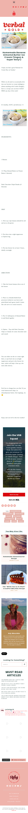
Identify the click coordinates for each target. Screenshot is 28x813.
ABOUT (4, 653)
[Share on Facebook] (2, 505)
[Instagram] (18, 7)
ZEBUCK (14, 810)
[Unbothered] (20, 751)
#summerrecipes (15, 511)
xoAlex (21, 521)
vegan (14, 521)
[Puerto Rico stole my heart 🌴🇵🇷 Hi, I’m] (20, 737)
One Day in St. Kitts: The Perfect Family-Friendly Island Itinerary (13, 684)
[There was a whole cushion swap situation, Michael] (7, 723)
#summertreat (8, 513)
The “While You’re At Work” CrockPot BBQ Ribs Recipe (14, 588)
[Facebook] (13, 7)
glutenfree (17, 516)
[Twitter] (21, 7)
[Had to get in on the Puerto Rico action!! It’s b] (7, 737)
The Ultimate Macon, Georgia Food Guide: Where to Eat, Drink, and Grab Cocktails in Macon (13, 697)
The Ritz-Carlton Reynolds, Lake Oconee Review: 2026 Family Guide (13, 688)
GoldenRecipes (9, 518)
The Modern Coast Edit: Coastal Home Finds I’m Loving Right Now (12, 680)
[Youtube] (23, 7)
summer (7, 521)
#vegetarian (19, 513)
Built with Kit (14, 499)
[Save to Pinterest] (8, 505)
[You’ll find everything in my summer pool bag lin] (20, 723)
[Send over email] (14, 505)
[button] (14, 2)
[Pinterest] (16, 7)
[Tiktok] (26, 7)
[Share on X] (5, 505)
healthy (19, 518)
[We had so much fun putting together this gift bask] (7, 751)
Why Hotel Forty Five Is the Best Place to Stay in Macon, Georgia (13, 692)
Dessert (8, 516)
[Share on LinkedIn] (11, 505)
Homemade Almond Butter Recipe (14, 557)
